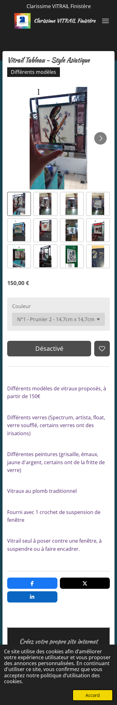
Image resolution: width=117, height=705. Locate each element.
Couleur (21, 306)
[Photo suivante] (100, 138)
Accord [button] (92, 695)
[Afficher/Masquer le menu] (105, 21)
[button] (19, 204)
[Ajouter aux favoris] (102, 348)
